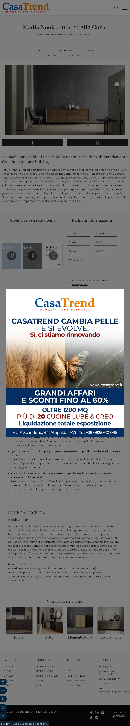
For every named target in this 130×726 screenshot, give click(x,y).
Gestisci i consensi (36, 723)
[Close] (120, 293)
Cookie (17, 723)
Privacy (5, 723)
